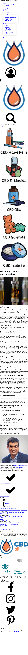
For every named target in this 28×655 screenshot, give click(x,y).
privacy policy (3, 516)
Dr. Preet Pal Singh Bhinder (20, 465)
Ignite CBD (7, 33)
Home (4, 3)
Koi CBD (7, 28)
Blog (4, 10)
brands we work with (7, 524)
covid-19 (6, 513)
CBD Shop (5, 14)
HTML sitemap (3, 525)
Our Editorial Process (8, 522)
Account (5, 36)
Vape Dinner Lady (9, 32)
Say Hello (2, 512)
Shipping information (15, 512)
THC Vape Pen (6, 8)
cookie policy (19, 516)
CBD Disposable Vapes (8, 4)
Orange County (8, 31)
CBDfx (7, 25)
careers (14, 524)
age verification (3, 520)
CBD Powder (6, 5)
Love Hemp (8, 29)
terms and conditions (11, 516)
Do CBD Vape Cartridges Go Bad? (9, 508)
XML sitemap (3, 526)
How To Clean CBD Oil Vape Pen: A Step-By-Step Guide (13, 510)
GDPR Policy (3, 517)
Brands (4, 9)
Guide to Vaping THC (5, 529)
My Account (6, 12)
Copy (16, 631)
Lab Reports (7, 512)
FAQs (1, 519)
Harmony (7, 27)
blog (17, 524)
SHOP (1, 126)
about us (2, 522)
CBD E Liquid (6, 7)
